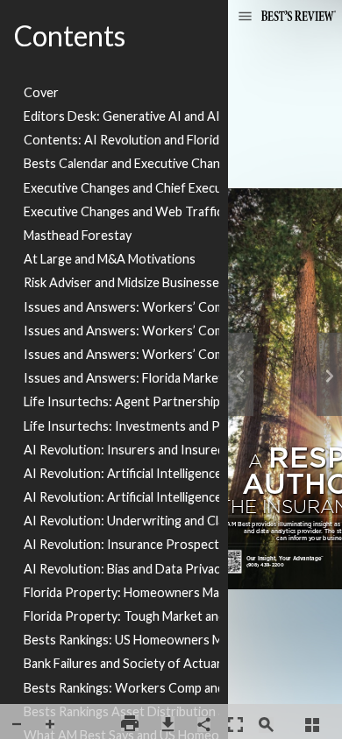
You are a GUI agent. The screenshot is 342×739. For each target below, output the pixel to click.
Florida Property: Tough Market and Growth (121, 616)
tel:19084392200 (265, 567)
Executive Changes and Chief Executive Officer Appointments (121, 187)
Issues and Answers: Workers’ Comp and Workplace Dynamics (121, 354)
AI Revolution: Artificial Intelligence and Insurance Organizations (121, 473)
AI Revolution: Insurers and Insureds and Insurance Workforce (121, 449)
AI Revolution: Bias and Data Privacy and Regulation (121, 568)
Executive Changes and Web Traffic (121, 211)
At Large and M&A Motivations (110, 258)
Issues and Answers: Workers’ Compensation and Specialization (121, 330)
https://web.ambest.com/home (229, 561)
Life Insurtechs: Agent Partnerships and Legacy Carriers (121, 401)
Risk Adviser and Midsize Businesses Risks (121, 282)
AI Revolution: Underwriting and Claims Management (121, 520)
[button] (245, 17)
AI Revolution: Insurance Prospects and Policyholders (121, 544)
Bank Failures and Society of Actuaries (121, 663)
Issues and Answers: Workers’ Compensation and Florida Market (121, 306)
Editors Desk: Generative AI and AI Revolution (121, 116)
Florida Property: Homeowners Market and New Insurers (121, 592)
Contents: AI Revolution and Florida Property (121, 139)
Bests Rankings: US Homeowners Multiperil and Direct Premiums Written (121, 639)
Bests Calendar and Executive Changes (121, 163)
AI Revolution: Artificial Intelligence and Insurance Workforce (121, 496)
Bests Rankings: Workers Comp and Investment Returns (121, 687)
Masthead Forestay (78, 235)
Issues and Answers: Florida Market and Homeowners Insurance (121, 377)
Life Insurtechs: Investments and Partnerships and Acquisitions (121, 426)
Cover (41, 92)
